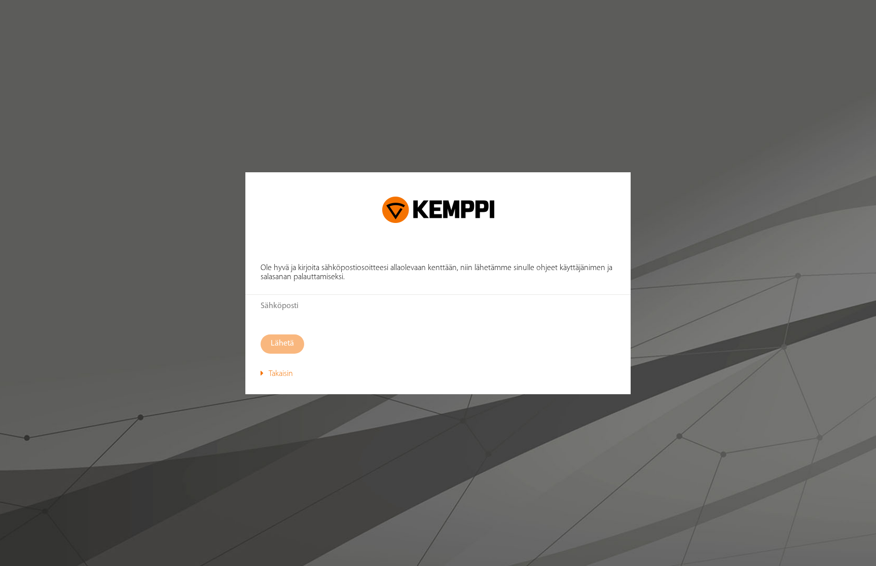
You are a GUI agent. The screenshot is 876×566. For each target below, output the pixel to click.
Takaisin (281, 374)
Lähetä (282, 343)
